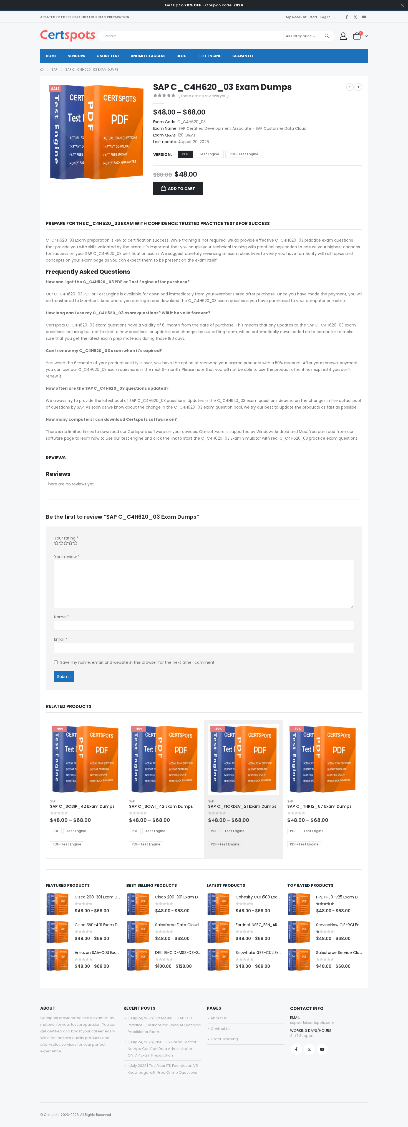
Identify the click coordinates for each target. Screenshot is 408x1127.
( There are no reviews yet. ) (203, 95)
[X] (355, 17)
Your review (67, 556)
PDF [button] (185, 154)
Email (60, 639)
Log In (325, 17)
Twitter (309, 1049)
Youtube (322, 1049)
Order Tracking (224, 1039)
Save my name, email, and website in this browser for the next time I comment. (137, 662)
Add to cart (181, 188)
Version (162, 154)
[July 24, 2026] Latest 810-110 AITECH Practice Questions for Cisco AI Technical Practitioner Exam (164, 1024)
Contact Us (220, 1028)
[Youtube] (363, 17)
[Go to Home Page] (42, 69)
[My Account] (343, 36)
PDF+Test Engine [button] (244, 154)
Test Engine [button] (209, 154)
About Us (219, 1018)
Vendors (76, 56)
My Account (296, 17)
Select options (112, 733)
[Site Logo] (67, 36)
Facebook (296, 1049)
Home (51, 56)
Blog (182, 56)
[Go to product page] (57, 904)
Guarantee (243, 56)
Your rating (66, 538)
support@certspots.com (312, 1022)
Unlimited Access (148, 56)
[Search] (327, 36)
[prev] (350, 87)
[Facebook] (346, 17)
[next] (358, 87)
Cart (313, 17)
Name (61, 617)
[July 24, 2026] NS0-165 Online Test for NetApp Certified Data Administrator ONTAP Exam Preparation (162, 1048)
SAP (53, 801)
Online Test (108, 56)
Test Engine (209, 56)
